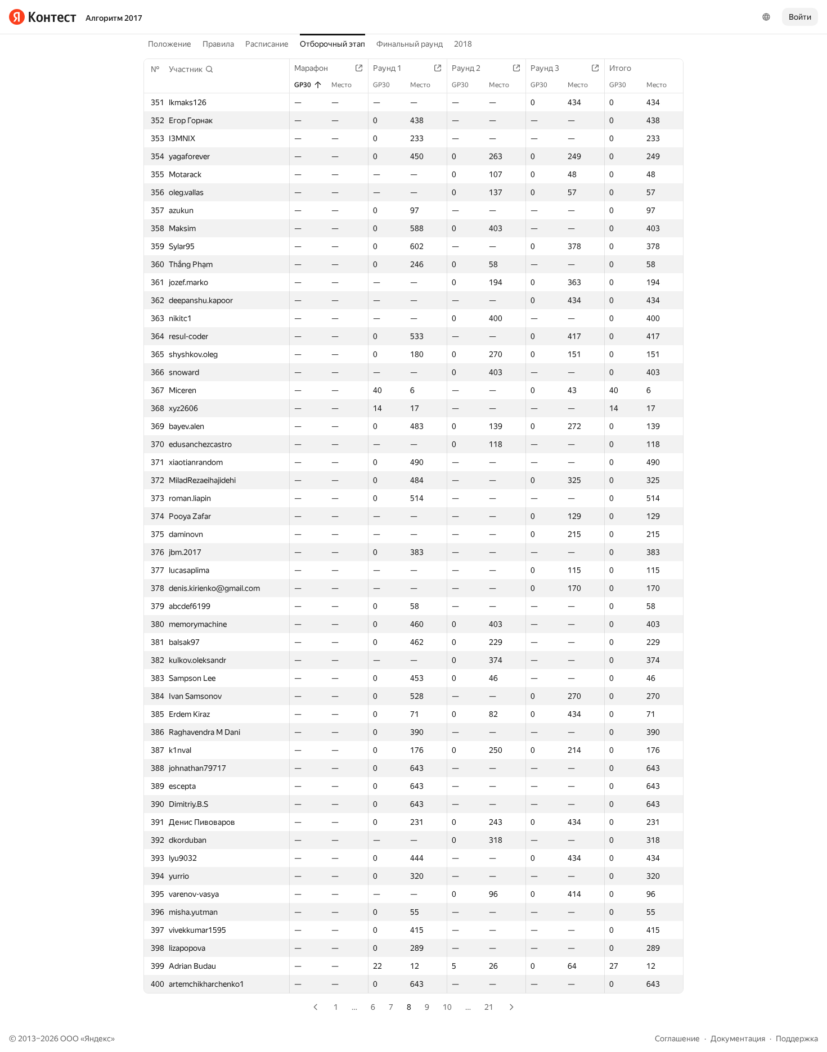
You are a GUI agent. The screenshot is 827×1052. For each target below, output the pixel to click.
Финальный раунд (409, 43)
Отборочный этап (332, 43)
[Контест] (43, 17)
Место (341, 85)
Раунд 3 (545, 68)
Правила (218, 43)
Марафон (311, 68)
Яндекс (97, 1038)
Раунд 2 (466, 68)
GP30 (302, 85)
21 (488, 1007)
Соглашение (677, 1038)
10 (447, 1007)
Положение (169, 43)
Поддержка (797, 1038)
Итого (620, 68)
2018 (463, 43)
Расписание (267, 43)
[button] (191, 69)
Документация (738, 1038)
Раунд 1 (387, 68)
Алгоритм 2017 (114, 17)
